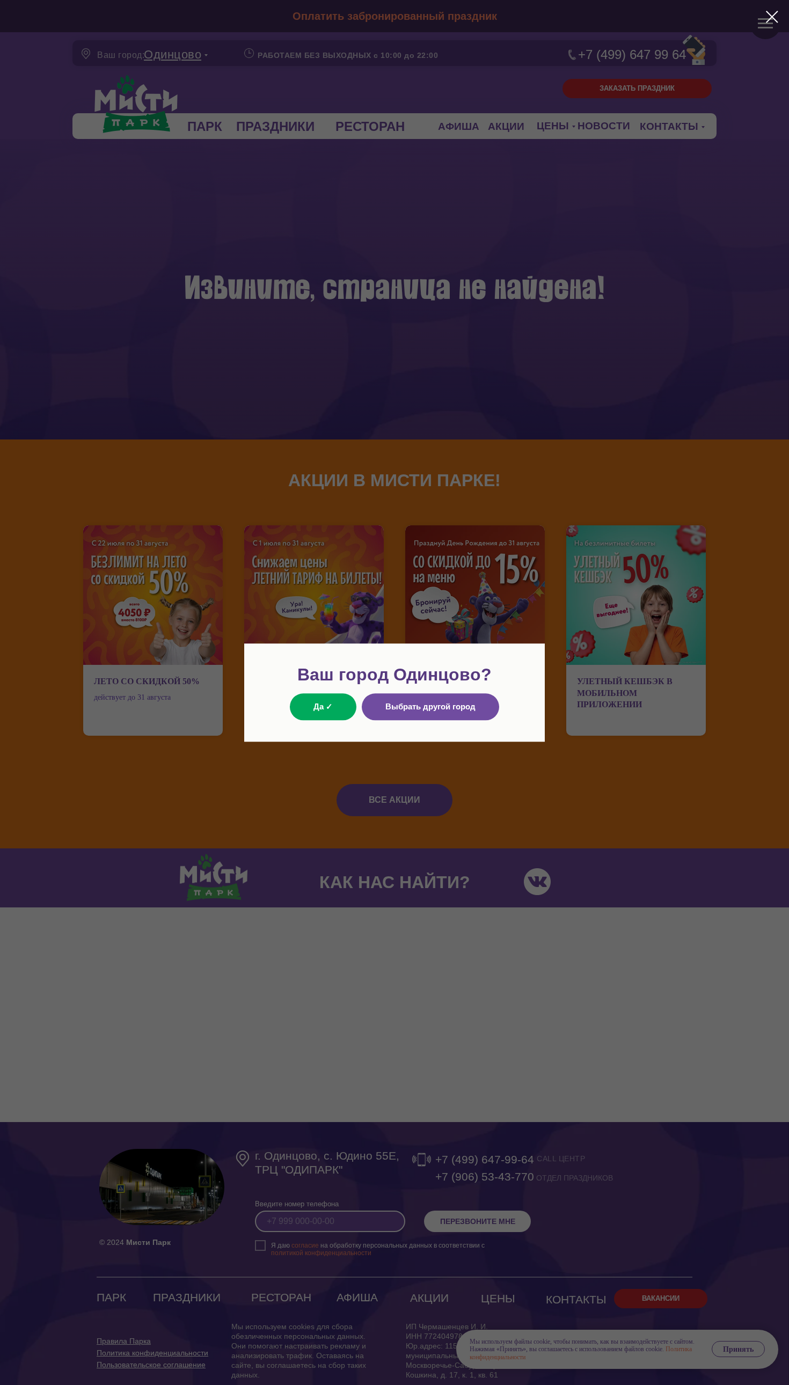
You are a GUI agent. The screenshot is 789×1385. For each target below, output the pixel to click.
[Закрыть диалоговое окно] (772, 16)
